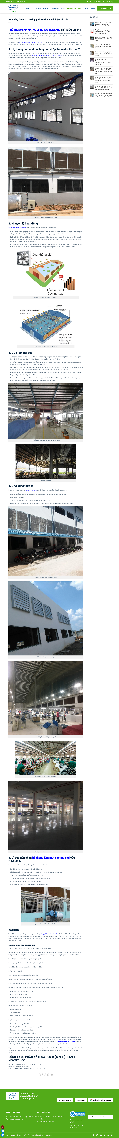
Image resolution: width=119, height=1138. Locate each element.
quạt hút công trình (38, 55)
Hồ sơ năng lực (10, 1)
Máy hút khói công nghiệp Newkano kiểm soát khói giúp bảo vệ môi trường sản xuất (103, 70)
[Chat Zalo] (2, 1131)
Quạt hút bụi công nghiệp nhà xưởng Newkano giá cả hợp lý (103, 53)
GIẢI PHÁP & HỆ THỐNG (74, 8)
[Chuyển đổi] (110, 1117)
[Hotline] (2, 1127)
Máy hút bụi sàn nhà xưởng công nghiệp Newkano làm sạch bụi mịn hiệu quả (103, 95)
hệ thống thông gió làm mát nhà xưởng (31, 42)
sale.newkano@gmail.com (96, 2)
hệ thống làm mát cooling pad (51, 857)
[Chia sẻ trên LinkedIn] (52, 1075)
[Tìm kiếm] (28, 1)
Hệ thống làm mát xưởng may (17, 227)
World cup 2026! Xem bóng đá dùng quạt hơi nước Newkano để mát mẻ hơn (103, 24)
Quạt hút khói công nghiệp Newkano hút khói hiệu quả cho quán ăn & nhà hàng (103, 87)
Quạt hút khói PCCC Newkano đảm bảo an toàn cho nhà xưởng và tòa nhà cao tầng (103, 61)
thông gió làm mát (31, 490)
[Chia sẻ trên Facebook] (39, 1075)
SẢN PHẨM (55, 8)
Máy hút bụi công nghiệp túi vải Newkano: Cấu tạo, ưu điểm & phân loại (103, 31)
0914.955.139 (106, 8)
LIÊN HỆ (92, 8)
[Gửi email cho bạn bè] (45, 1075)
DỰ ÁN (63, 8)
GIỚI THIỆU (38, 8)
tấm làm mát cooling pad (54, 55)
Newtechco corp (20, 1)
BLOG (86, 8)
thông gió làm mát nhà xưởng (49, 934)
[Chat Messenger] (2, 1135)
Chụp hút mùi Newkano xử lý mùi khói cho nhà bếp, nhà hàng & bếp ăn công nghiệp (103, 79)
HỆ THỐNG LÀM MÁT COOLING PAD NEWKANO (35, 29)
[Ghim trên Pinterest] (48, 1075)
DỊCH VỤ (45, 8)
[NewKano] (13, 8)
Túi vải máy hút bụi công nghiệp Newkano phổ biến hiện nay (103, 46)
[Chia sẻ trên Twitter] (42, 1075)
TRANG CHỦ (28, 8)
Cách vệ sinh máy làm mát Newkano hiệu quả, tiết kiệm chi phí (103, 38)
